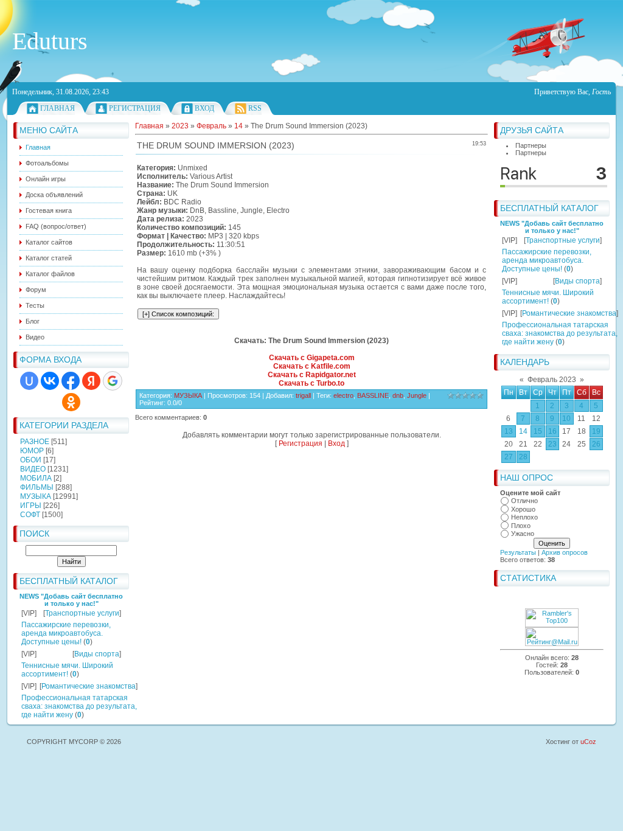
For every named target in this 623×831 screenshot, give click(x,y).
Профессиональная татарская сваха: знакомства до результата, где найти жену (79, 706)
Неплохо (524, 517)
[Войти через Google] (112, 381)
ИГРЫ (30, 505)
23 (552, 444)
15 (538, 431)
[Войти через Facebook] (70, 381)
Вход (204, 108)
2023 (180, 126)
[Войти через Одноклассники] (71, 402)
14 (523, 431)
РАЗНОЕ (34, 441)
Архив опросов (564, 552)
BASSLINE (373, 395)
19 (596, 431)
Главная (57, 108)
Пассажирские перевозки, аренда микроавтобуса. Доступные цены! (66, 633)
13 (508, 431)
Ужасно (522, 533)
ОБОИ (30, 460)
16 (552, 431)
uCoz (588, 741)
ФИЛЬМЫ (37, 487)
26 (596, 444)
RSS (255, 108)
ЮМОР (32, 451)
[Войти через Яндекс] (91, 381)
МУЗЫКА (35, 496)
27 (508, 457)
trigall (303, 395)
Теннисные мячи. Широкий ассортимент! (67, 669)
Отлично (524, 500)
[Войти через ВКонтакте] (50, 381)
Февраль (211, 126)
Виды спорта (96, 654)
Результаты (518, 552)
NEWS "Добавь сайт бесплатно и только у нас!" (71, 600)
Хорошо (523, 509)
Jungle (416, 395)
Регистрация (135, 108)
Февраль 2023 (551, 379)
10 (566, 418)
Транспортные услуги (82, 613)
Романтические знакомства (88, 686)
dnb (397, 395)
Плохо (521, 525)
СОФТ (30, 514)
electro (343, 395)
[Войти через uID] (29, 381)
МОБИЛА (36, 478)
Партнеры (530, 145)
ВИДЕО (33, 469)
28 (523, 457)
